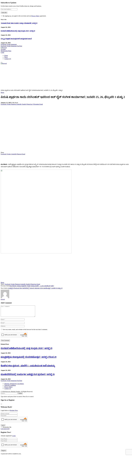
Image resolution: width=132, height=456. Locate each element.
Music (2, 92)
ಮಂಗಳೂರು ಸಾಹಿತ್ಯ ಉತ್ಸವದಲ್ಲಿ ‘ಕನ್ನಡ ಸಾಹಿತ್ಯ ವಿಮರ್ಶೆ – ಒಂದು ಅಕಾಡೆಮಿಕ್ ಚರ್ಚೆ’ (32, 286)
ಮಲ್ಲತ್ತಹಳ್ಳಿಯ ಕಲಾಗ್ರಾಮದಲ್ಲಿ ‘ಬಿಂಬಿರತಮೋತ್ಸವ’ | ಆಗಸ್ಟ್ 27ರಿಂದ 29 (28, 357)
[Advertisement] (54, 76)
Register (3, 450)
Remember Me (7, 427)
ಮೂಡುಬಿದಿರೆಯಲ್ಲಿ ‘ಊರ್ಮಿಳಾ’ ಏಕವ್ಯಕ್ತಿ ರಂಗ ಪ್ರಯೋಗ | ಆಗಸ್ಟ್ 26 (28, 374)
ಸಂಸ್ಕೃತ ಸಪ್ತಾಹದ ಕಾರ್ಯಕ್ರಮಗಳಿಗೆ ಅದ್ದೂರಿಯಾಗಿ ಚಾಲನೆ (16, 38)
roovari (3, 299)
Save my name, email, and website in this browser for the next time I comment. (25, 329)
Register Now (14, 410)
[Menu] (1, 62)
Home (6, 55)
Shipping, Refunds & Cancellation (14, 383)
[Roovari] (4, 47)
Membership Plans (6, 51)
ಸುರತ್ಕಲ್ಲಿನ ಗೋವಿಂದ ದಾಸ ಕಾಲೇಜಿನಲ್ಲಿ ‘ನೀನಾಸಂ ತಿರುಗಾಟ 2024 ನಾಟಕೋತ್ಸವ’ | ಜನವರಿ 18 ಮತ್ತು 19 (35, 288)
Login (14, 436)
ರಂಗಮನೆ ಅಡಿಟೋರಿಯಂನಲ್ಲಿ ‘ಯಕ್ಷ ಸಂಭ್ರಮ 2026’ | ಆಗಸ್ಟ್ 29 (18, 31)
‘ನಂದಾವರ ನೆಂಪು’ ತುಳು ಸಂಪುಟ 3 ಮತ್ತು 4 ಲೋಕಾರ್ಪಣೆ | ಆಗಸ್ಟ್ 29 (19, 23)
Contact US (7, 59)
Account (3, 49)
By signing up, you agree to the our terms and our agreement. (24, 16)
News (6, 57)
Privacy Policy (35, 16)
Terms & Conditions (10, 385)
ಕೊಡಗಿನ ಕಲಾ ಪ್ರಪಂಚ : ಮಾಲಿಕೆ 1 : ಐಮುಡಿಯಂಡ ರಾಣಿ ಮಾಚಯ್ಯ (28, 365)
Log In (3, 425)
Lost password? (5, 429)
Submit (20, 393)
